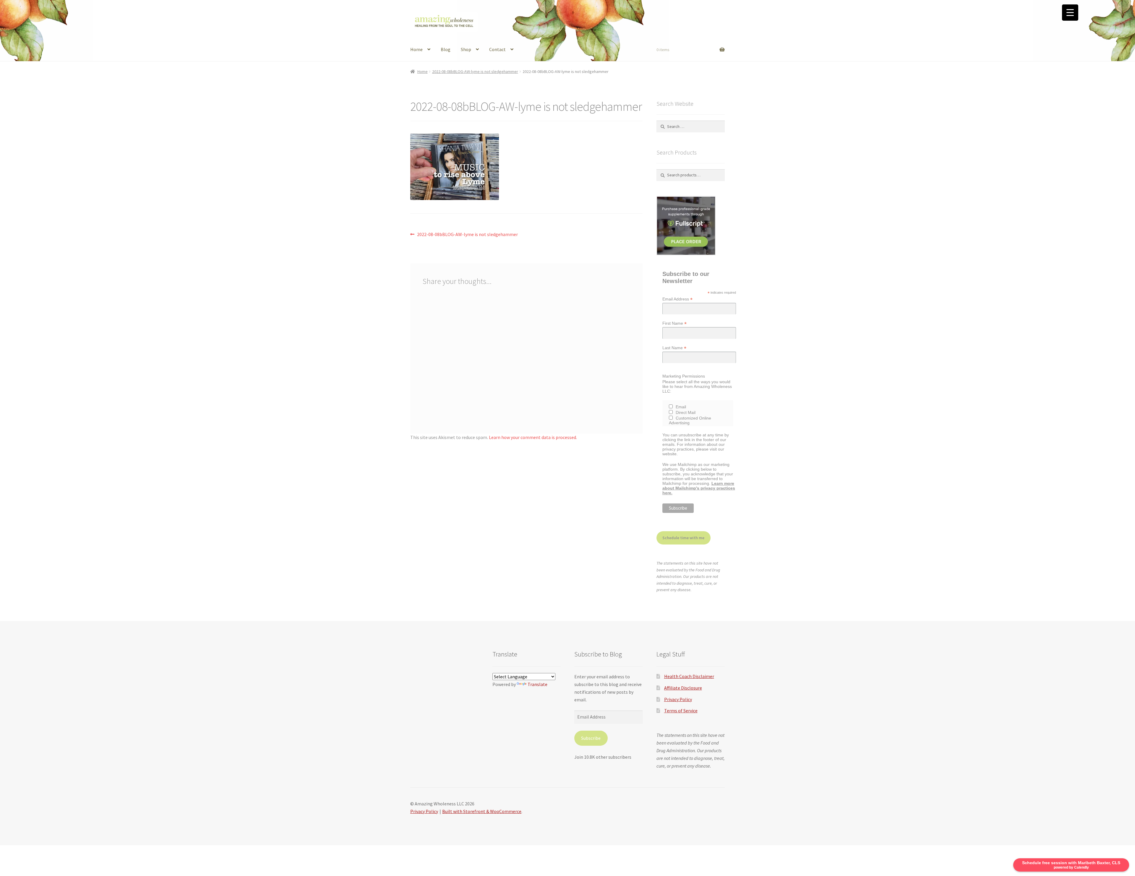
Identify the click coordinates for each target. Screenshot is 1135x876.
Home (416, 49)
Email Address (677, 299)
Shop (466, 49)
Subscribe (591, 738)
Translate (537, 684)
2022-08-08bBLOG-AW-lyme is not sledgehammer (475, 71)
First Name (674, 323)
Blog (445, 49)
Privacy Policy (678, 699)
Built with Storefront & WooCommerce (481, 811)
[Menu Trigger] (1070, 12)
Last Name (674, 348)
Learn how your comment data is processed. (533, 437)
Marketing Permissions (683, 376)
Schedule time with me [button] (683, 537)
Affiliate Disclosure (683, 688)
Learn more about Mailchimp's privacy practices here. (698, 488)
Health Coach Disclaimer (689, 676)
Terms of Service (681, 711)
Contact (497, 49)
